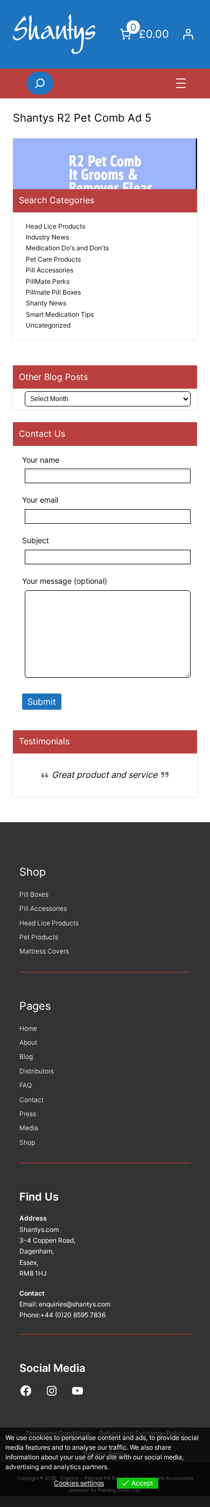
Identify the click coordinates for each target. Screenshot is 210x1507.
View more (126, 1467)
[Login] (187, 34)
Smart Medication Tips (60, 314)
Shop (32, 871)
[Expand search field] (39, 83)
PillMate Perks (47, 281)
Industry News (47, 237)
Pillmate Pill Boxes (53, 292)
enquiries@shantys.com (74, 1304)
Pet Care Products (53, 259)
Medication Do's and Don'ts (67, 248)
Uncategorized (48, 325)
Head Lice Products (55, 226)
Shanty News (46, 303)
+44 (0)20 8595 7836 (73, 1315)
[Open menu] (181, 83)
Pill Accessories (49, 270)
